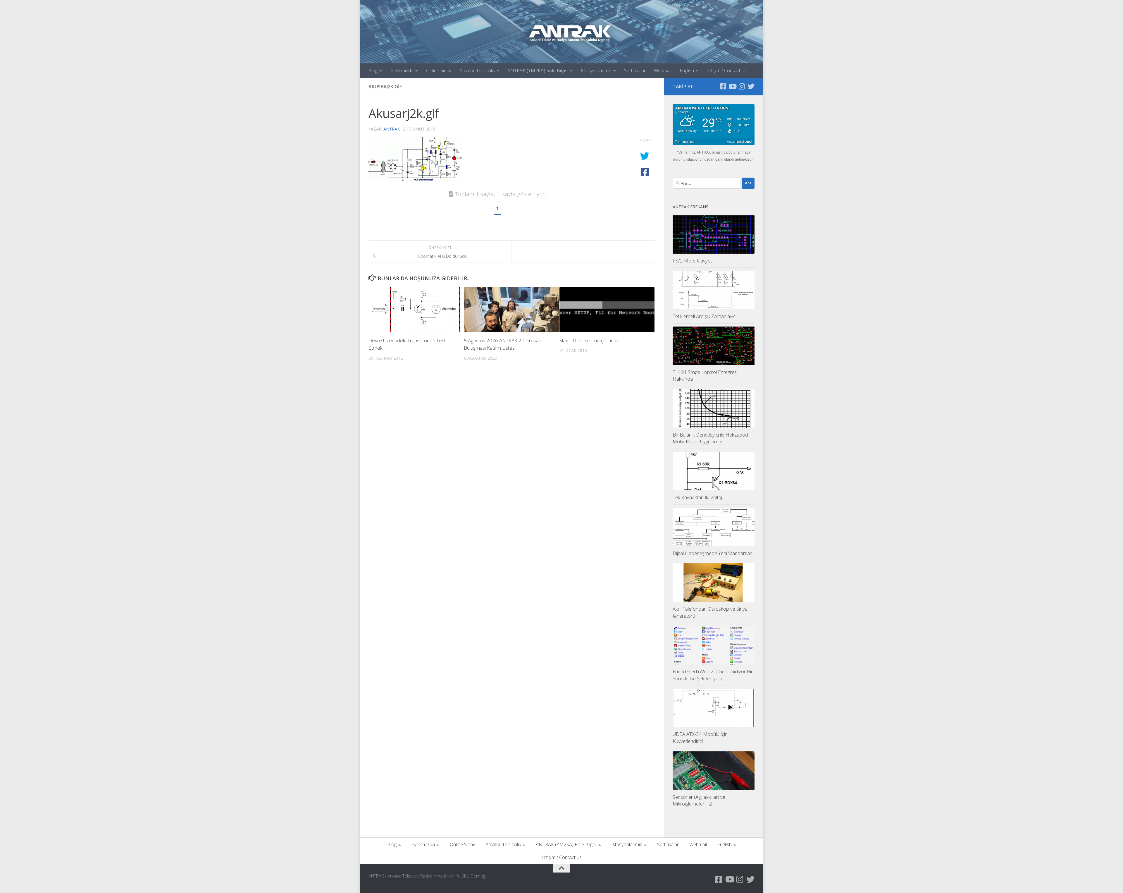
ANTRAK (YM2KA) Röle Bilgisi (537, 70)
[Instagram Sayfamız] (741, 86)
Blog (373, 70)
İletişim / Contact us (727, 70)
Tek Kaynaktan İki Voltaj (697, 497)
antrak (391, 129)
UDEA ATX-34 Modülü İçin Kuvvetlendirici (700, 737)
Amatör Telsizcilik (477, 70)
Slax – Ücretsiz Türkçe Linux (589, 340)
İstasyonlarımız (596, 70)
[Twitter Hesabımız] (751, 86)
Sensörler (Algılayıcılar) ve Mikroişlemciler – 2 (699, 800)
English (687, 70)
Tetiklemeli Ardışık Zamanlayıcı (704, 316)
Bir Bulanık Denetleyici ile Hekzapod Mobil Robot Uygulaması (710, 438)
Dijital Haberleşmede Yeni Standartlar (712, 553)
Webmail (662, 70)
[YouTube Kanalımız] (732, 86)
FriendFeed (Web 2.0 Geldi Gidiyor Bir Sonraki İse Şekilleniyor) (713, 675)
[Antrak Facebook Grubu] (722, 86)
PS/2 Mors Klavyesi (693, 260)
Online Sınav (438, 70)
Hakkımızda (402, 70)
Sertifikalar (635, 70)
